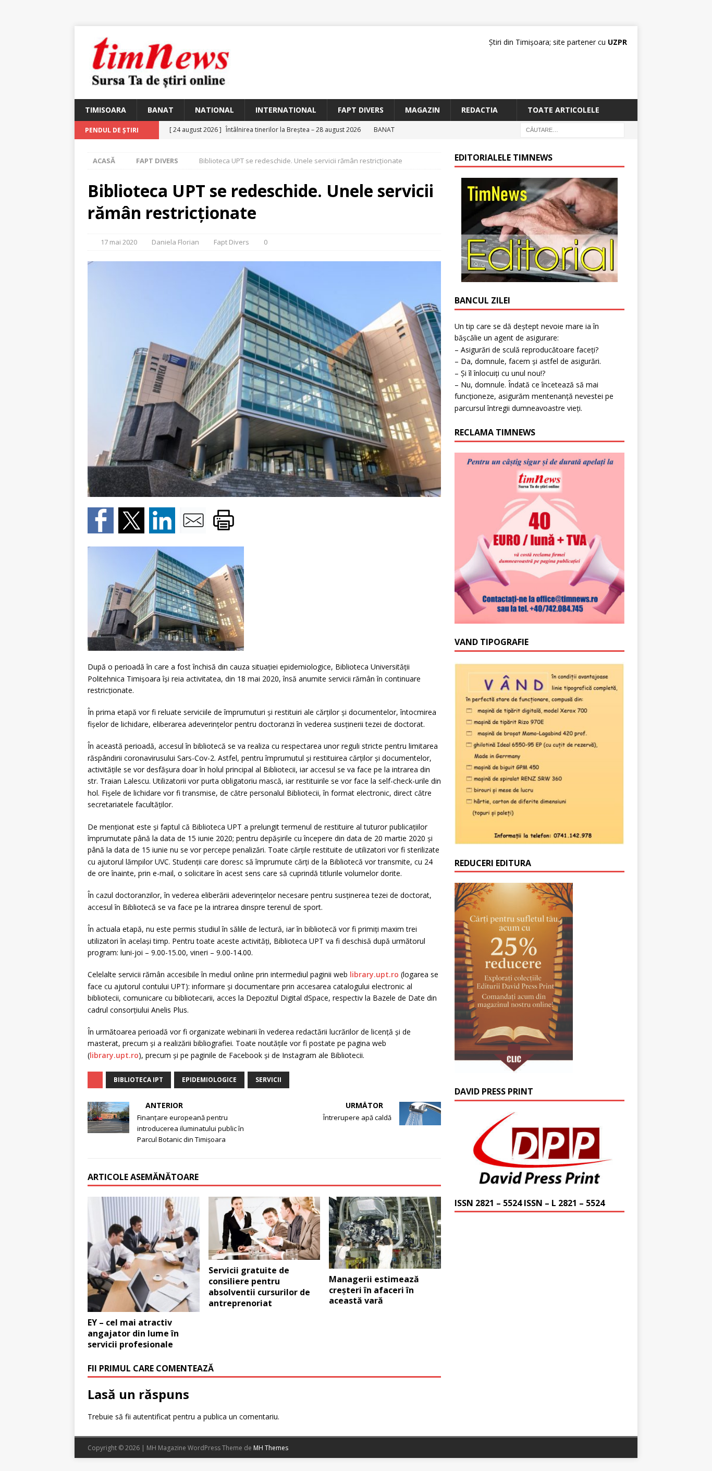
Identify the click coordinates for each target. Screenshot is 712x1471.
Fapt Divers (361, 110)
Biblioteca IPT (138, 1079)
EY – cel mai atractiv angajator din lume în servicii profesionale (133, 1333)
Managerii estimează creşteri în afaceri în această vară (374, 1290)
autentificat (152, 1416)
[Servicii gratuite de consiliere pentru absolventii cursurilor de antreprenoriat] (264, 1228)
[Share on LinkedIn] (164, 527)
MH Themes (270, 1447)
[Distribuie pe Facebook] (103, 527)
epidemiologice (209, 1079)
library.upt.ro (374, 974)
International (285, 110)
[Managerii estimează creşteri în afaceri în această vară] (385, 1232)
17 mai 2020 (119, 242)
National (214, 110)
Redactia (479, 110)
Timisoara (105, 110)
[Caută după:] (572, 130)
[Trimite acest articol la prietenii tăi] (195, 527)
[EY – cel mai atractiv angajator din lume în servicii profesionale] (144, 1254)
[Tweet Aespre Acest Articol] (133, 527)
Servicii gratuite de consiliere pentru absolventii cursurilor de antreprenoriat (259, 1286)
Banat (161, 110)
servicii (268, 1079)
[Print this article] (225, 527)
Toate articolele (563, 110)
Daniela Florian (175, 242)
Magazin (422, 110)
